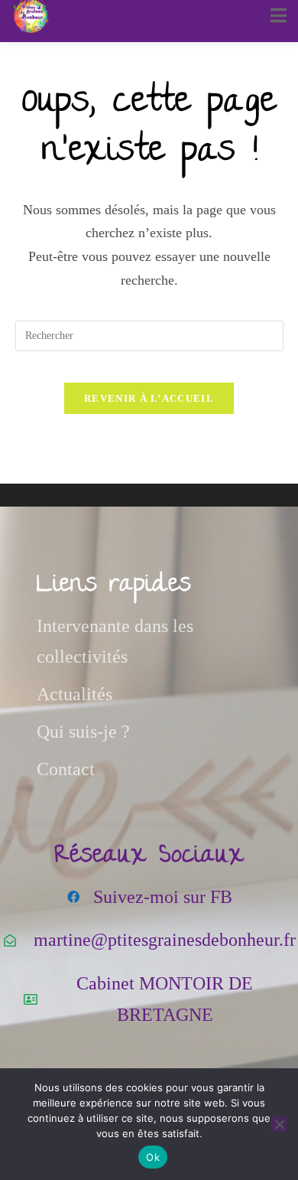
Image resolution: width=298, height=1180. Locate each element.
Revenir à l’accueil (149, 398)
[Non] (279, 1124)
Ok (153, 1157)
